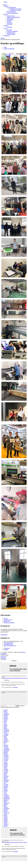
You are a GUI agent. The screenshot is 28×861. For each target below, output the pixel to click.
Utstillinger (9, 27)
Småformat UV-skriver (15, 10)
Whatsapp (3, 658)
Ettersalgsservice (11, 32)
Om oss (5, 28)
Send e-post (3, 656)
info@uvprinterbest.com (10, 645)
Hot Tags (23, 652)
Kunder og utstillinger (12, 31)
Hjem (5, 4)
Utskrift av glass (11, 15)
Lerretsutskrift (10, 18)
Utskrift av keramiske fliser (13, 17)
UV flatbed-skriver (11, 7)
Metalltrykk (10, 20)
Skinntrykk (9, 23)
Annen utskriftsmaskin (12, 13)
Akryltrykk (9, 24)
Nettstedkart (4, 653)
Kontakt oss (7, 35)
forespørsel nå (4, 634)
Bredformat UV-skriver (15, 8)
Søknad (5, 14)
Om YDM (9, 30)
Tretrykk (9, 21)
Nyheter (6, 25)
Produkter (6, 6)
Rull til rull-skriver (11, 11)
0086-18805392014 (8, 642)
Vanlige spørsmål (11, 34)
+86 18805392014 (8, 644)
